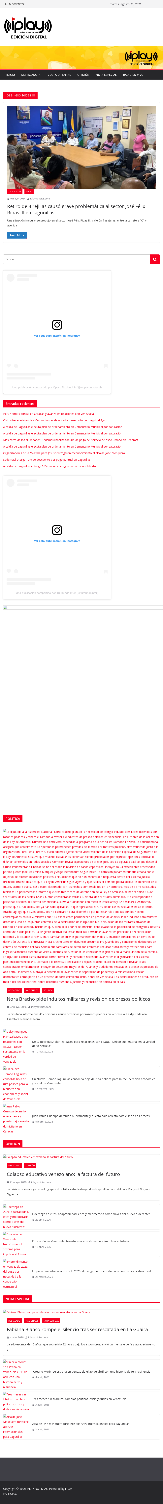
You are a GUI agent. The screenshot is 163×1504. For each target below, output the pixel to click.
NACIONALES (32, 990)
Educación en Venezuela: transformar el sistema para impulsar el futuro (80, 1241)
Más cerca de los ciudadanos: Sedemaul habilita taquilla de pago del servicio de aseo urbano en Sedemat (70, 440)
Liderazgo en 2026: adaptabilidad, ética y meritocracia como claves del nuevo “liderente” (91, 1214)
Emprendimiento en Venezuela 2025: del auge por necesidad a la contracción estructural (91, 1271)
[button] (39, 75)
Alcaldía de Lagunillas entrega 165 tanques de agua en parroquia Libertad (50, 466)
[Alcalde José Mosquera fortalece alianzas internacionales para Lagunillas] (16, 1426)
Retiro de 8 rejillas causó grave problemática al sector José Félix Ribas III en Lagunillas (76, 209)
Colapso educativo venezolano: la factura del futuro (63, 1174)
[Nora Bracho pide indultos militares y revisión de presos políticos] (81, 906)
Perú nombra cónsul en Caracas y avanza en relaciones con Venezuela (48, 414)
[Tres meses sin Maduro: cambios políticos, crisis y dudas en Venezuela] (16, 1402)
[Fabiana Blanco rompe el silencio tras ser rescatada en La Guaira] (81, 1312)
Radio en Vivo (133, 75)
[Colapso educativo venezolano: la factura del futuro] (81, 1156)
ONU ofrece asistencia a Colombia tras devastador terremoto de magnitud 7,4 (54, 420)
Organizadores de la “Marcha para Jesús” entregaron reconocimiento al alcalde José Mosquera (64, 453)
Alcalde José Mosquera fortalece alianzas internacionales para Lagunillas (80, 1424)
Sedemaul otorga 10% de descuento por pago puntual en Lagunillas (46, 459)
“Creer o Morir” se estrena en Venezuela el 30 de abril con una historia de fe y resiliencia (91, 1371)
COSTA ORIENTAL (59, 75)
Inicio (10, 75)
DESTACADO (29, 75)
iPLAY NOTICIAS (37, 1489)
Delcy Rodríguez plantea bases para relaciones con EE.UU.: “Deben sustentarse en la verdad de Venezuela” (93, 1044)
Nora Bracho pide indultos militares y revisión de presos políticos (78, 999)
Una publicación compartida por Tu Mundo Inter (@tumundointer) (57, 592)
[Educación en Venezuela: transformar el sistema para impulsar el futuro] (16, 1244)
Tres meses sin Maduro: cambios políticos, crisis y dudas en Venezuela (79, 1399)
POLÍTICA (48, 990)
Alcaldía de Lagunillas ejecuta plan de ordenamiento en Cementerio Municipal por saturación (62, 427)
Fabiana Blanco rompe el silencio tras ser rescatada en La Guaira (77, 1329)
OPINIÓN (83, 75)
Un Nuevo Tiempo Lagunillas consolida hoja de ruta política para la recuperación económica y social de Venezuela (93, 1081)
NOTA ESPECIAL (106, 75)
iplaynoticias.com (40, 198)
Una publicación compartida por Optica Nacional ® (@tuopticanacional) (57, 387)
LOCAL (29, 191)
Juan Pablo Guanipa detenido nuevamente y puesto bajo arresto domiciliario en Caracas (91, 1116)
